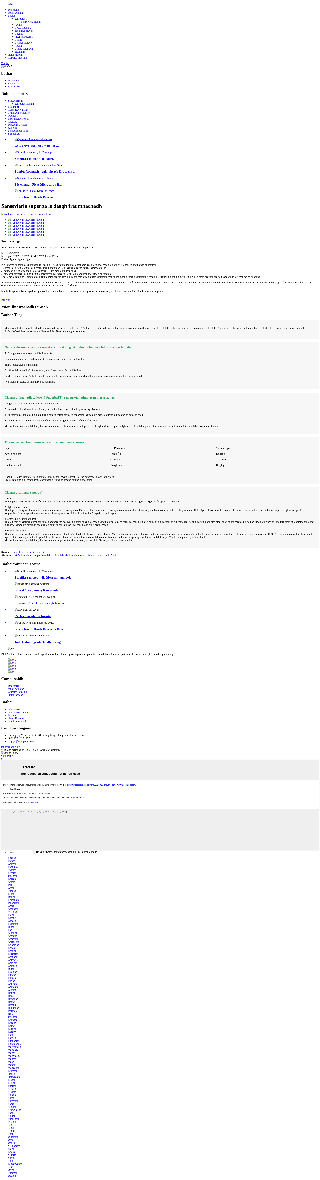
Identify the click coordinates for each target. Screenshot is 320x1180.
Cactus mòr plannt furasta (33, 616)
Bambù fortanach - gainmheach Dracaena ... (45, 171)
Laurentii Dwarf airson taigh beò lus (39, 603)
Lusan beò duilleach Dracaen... (36, 197)
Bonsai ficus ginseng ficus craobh (37, 590)
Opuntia (19, 33)
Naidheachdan (15, 54)
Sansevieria (21, 18)
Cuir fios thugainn (17, 57)
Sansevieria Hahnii (31, 21)
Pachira (18, 24)
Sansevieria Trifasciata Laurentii (28, 552)
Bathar (11, 15)
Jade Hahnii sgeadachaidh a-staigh (39, 642)
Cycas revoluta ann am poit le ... (37, 145)
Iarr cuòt (5, 299)
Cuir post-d (7, 755)
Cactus (18, 39)
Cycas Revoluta (23, 27)
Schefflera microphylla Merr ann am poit (43, 577)
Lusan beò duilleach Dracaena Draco (40, 629)
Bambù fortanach (24, 48)
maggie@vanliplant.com (21, 741)
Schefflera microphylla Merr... (35, 158)
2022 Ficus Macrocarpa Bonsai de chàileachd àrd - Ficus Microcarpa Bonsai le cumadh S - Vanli (66, 555)
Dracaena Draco (23, 42)
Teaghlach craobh (24, 30)
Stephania (20, 51)
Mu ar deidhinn (16, 12)
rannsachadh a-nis (10, 746)
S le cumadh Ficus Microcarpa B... (38, 184)
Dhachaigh (14, 9)
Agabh (18, 45)
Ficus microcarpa (24, 36)
